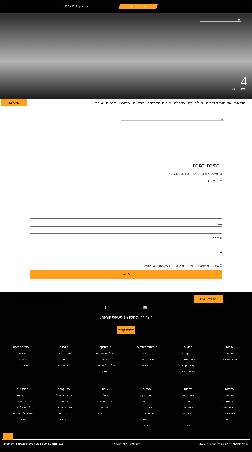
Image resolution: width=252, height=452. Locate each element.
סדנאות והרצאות (230, 359)
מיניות (229, 395)
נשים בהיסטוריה (22, 395)
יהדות (22, 419)
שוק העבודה (63, 365)
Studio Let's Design (47, 443)
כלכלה (179, 103)
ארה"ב (105, 395)
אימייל (217, 238)
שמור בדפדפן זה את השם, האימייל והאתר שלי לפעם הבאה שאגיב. (181, 266)
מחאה (105, 371)
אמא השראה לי (64, 395)
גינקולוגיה (229, 413)
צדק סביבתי (22, 359)
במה (188, 419)
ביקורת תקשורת (188, 365)
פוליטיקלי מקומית (105, 365)
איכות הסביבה (159, 103)
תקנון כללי (134, 443)
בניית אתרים (10, 443)
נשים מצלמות (188, 395)
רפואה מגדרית (229, 401)
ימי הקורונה (188, 353)
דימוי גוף (229, 419)
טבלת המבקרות (146, 395)
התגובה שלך (214, 180)
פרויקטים (64, 389)
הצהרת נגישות (119, 443)
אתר (219, 252)
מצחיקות (64, 413)
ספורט (124, 103)
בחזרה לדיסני (22, 401)
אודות (229, 347)
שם (219, 224)
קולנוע (146, 425)
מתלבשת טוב (22, 365)
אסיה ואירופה (105, 413)
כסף (64, 359)
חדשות (239, 103)
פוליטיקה (195, 103)
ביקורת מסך (188, 413)
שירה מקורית (147, 413)
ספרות (146, 419)
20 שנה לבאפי (22, 407)
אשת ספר (188, 407)
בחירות (105, 359)
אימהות (64, 401)
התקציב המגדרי (64, 353)
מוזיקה (146, 401)
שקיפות (230, 353)
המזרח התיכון (105, 401)
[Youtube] (50, 6)
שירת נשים (146, 407)
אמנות (188, 401)
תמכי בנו (14, 102)
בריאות (139, 103)
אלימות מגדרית (218, 103)
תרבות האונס (147, 359)
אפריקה (105, 407)
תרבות (111, 103)
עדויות (146, 353)
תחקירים (146, 365)
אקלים (22, 353)
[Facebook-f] (12, 6)
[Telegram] (41, 6)
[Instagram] (31, 6)
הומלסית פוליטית (105, 353)
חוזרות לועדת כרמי (22, 413)
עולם (99, 103)
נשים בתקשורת (64, 407)
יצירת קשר (126, 330)
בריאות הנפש (230, 407)
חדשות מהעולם (188, 371)
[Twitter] (22, 6)
